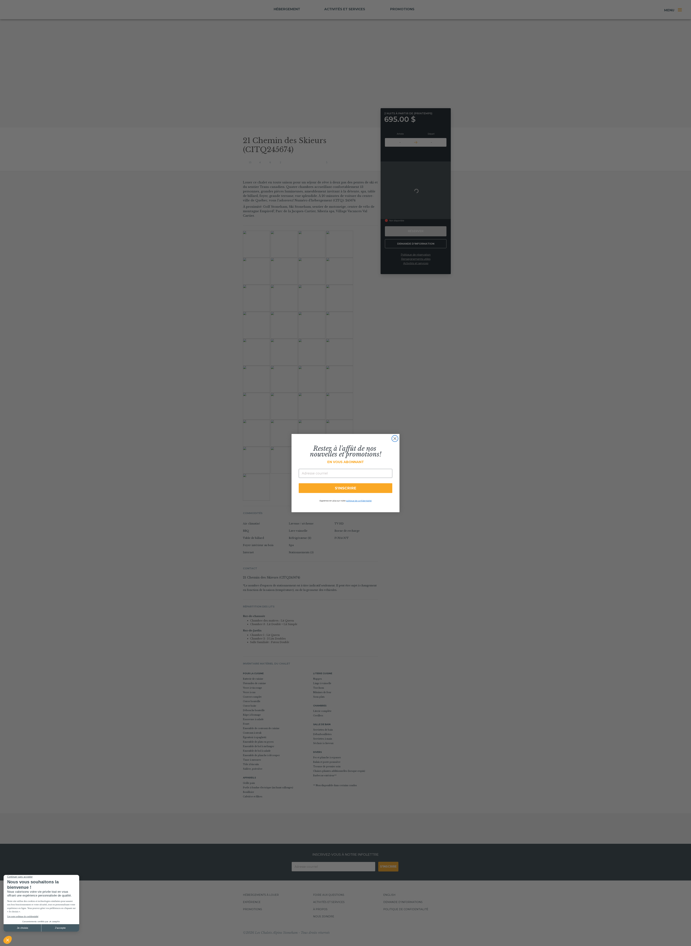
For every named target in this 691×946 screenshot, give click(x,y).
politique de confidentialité (359, 500)
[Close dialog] (395, 438)
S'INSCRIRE (345, 488)
